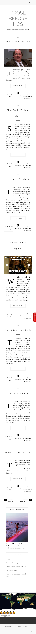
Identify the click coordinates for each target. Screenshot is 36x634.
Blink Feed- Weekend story (18, 113)
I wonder (8, 559)
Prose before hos (18, 18)
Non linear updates (18, 393)
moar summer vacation (18, 41)
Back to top (27, 632)
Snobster (28, 98)
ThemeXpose (19, 626)
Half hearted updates (18, 179)
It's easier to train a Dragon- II (18, 245)
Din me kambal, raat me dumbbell (16, 567)
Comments (18, 94)
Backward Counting (12, 563)
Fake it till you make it (12, 570)
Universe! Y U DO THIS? (18, 452)
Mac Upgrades (5, 616)
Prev (7, 265)
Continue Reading (18, 85)
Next (29, 265)
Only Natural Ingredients (18, 330)
